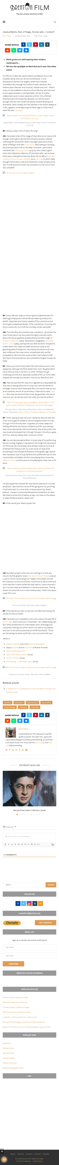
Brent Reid (7, 35)
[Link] (31, 844)
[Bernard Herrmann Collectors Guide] (29, 788)
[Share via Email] (26, 50)
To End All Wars (12, 657)
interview (28, 647)
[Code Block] (28, 844)
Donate (46, 1153)
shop (26, 643)
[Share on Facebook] (23, 44)
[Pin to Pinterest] (35, 44)
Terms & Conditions (23, 1161)
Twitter (32, 643)
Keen (41, 1158)
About (12, 1153)
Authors (20, 1153)
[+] (38, 844)
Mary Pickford (24, 412)
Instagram (41, 643)
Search (51, 885)
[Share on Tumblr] (47, 44)
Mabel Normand (9, 460)
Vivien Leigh (7, 621)
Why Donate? (45, 922)
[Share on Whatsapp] (13, 50)
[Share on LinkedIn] (41, 44)
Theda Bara (34, 412)
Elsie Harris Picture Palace (16, 654)
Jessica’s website (13, 643)
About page (40, 742)
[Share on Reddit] (7, 50)
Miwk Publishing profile (15, 650)
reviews (15, 647)
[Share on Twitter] (29, 44)
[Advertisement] (29, 280)
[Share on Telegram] (20, 50)
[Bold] (5, 844)
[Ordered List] (18, 844)
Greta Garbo (30, 144)
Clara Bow (19, 110)
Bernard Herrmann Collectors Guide (29, 810)
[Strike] (15, 844)
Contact (37, 1153)
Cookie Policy (38, 1161)
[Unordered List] (21, 844)
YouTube (39, 158)
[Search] (55, 22)
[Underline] (12, 844)
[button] (5, 793)
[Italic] (8, 844)
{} (35, 844)
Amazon (29, 1153)
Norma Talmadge (49, 412)
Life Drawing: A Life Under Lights (19, 661)
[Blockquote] (25, 844)
